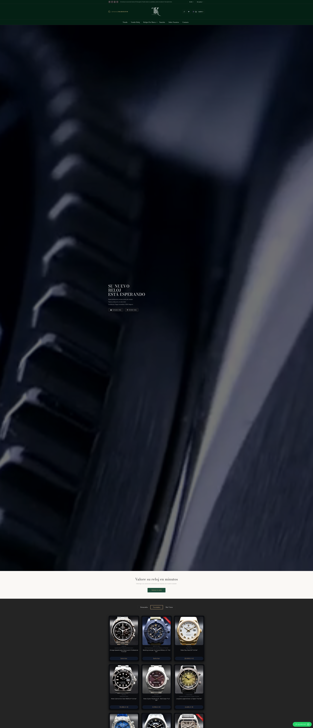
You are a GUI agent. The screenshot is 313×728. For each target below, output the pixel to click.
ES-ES (190, 2)
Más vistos (169, 607)
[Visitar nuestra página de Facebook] (112, 2)
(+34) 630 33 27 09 (123, 11)
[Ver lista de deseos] (189, 12)
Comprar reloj (116, 310)
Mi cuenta (199, 2)
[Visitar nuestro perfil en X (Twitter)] (109, 2)
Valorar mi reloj (156, 590)
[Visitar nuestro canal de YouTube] (114, 2)
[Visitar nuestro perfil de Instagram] (117, 2)
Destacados (144, 607)
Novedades (156, 607)
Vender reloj (132, 310)
